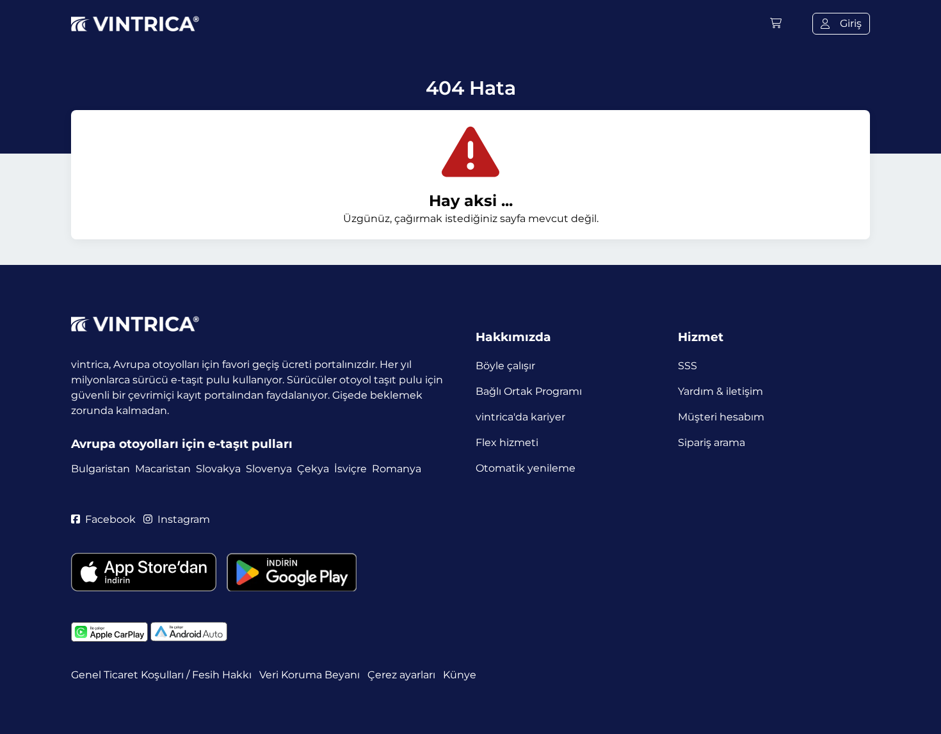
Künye (459, 675)
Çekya (313, 469)
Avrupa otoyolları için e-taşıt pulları (182, 443)
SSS (687, 366)
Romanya (396, 469)
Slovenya (269, 469)
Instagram (183, 519)
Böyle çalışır (505, 366)
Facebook (110, 519)
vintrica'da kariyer (520, 417)
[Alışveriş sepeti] (776, 23)
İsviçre (350, 469)
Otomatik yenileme (525, 468)
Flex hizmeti (507, 442)
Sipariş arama (711, 442)
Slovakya (218, 469)
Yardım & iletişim (720, 391)
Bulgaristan (100, 469)
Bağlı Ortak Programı (529, 391)
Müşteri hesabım (721, 417)
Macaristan (163, 469)
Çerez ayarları (401, 675)
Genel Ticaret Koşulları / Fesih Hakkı (161, 675)
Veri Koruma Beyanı (309, 675)
